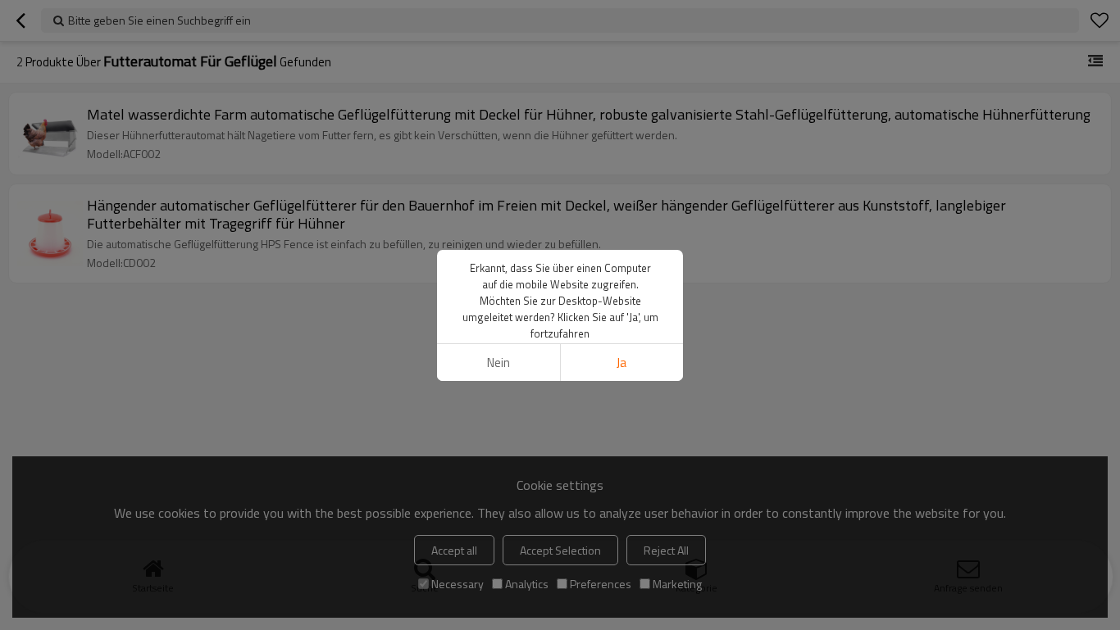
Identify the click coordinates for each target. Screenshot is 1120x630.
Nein (498, 362)
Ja (621, 362)
